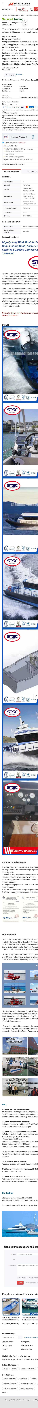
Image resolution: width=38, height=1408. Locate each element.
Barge (4, 1349)
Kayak (6, 1369)
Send (20, 1283)
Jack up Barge (7, 1345)
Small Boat (23, 1379)
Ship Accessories (7, 1342)
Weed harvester (26, 1345)
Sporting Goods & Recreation (16, 15)
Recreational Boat (31, 15)
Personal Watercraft (27, 1369)
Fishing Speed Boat (10, 1389)
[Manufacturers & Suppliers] (19, 4)
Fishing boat (25, 1342)
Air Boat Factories (10, 1379)
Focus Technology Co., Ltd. (27, 1400)
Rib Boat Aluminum (10, 1384)
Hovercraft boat (26, 1349)
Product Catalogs (32, 1337)
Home (4, 15)
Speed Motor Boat (27, 1384)
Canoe (14, 1369)
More (4, 1392)
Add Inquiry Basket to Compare (14, 164)
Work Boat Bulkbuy (27, 1389)
